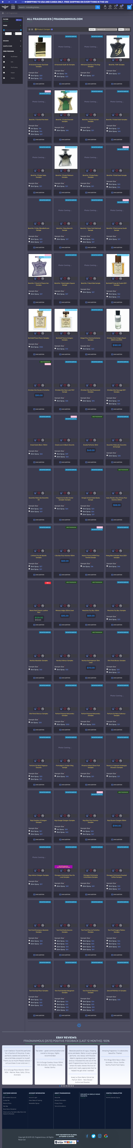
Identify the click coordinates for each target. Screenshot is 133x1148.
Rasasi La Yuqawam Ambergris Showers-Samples (117, 766)
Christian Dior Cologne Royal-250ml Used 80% (116, 339)
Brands (6, 41)
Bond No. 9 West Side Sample (90, 283)
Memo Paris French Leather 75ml (39, 611)
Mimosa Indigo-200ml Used (65, 610)
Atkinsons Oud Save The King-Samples (91, 65)
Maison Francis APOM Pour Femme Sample (90, 556)
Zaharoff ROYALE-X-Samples (116, 991)
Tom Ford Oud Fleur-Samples (38, 991)
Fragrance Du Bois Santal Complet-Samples (64, 499)
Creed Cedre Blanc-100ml (38, 445)
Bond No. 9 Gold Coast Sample (117, 175)
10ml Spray (36, 76)
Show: (121, 29)
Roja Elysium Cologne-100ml (116, 820)
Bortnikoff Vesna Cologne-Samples (64, 339)
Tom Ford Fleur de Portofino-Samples (90, 931)
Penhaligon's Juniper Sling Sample (64, 766)
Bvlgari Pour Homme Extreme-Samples (91, 339)
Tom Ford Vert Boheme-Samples (91, 991)
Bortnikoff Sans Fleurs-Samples (38, 338)
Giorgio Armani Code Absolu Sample (91, 499)
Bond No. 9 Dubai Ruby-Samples (91, 176)
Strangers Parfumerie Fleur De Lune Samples (65, 876)
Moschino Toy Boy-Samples (116, 610)
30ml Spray (88, 76)
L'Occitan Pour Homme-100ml (65, 555)
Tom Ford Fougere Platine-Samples (116, 931)
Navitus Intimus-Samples (64, 660)
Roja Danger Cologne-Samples (64, 820)
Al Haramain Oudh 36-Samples (65, 65)
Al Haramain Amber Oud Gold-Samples (39, 65)
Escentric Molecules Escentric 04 (39, 499)
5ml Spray (62, 74)
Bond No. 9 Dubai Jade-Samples (39, 176)
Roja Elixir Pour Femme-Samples (91, 821)
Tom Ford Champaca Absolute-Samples (38, 931)
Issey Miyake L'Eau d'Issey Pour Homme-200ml (116, 499)
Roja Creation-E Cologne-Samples (38, 821)
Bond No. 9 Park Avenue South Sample (117, 229)
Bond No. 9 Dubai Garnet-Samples (90, 120)
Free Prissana (8, 51)
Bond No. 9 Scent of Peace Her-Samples (38, 284)
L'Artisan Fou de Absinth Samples (39, 556)
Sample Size (7, 46)
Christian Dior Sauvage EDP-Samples (116, 391)
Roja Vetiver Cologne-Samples (39, 875)
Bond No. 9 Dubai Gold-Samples (116, 119)
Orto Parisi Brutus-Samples (117, 660)
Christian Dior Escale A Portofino (38, 390)
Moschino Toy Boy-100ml (90, 610)
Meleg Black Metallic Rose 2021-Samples (116, 556)
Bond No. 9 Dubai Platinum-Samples (65, 176)
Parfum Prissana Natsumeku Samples (64, 714)
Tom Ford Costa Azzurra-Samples (64, 931)
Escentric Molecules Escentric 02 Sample (116, 446)
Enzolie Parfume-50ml (90, 445)
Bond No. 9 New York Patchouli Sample (90, 229)
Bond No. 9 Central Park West (38, 119)
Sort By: (92, 29)
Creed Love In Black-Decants (64, 445)
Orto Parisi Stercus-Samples (38, 714)
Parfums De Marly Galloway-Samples (116, 714)
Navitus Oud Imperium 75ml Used (91, 661)
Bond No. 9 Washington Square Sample (64, 284)
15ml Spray (36, 78)
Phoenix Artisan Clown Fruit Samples (91, 766)
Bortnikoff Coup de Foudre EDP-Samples (116, 284)
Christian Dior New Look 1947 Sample (64, 391)
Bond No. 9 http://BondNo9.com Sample (38, 229)
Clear (19, 20)
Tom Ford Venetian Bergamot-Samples (65, 991)
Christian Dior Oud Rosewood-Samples (91, 391)
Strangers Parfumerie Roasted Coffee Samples (117, 876)
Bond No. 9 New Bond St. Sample (64, 229)
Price (5, 25)
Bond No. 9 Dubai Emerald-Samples (65, 120)
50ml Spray (89, 401)
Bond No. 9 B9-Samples (116, 65)
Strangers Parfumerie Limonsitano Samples (91, 876)
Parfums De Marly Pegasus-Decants (38, 766)
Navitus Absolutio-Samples (39, 660)
